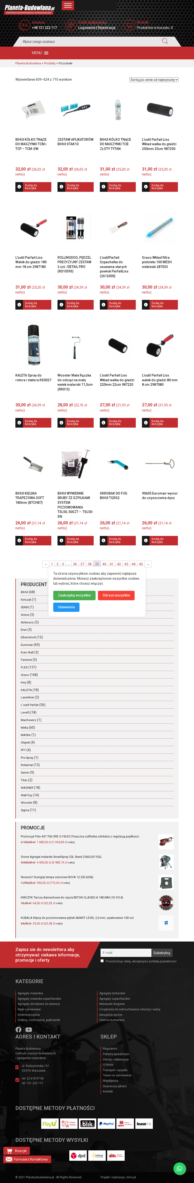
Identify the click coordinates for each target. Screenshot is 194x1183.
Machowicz (28, 720)
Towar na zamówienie (117, 1075)
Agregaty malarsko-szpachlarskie (39, 998)
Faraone (26, 660)
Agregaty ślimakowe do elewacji (39, 1004)
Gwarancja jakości (115, 1086)
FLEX (24, 667)
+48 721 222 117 (44, 28)
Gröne (25, 615)
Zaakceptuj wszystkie (74, 595)
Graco (25, 675)
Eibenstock (28, 637)
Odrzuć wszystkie (116, 595)
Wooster (26, 802)
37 (82, 564)
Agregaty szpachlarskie (114, 998)
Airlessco (27, 622)
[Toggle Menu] (68, 5)
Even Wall (27, 652)
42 (119, 564)
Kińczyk (26, 599)
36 (75, 564)
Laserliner (27, 697)
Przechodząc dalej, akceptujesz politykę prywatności (140, 961)
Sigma (25, 810)
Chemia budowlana (111, 1020)
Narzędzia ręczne (110, 1015)
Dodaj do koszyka (31, 187)
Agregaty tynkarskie (112, 993)
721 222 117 (35, 1083)
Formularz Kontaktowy (31, 1159)
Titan (24, 780)
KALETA (26, 690)
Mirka (24, 727)
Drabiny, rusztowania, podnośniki (39, 1020)
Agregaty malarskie (30, 993)
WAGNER (27, 787)
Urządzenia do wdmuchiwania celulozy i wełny (129, 1009)
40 (104, 564)
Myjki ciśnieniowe (29, 1009)
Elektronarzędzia (29, 1015)
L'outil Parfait (30, 705)
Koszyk (20, 1151)
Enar (24, 629)
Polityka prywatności (116, 1054)
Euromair (27, 645)
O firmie (108, 1064)
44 (134, 564)
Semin (25, 772)
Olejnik (25, 742)
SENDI (25, 607)
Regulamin (110, 1048)
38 (90, 564)
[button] (37, 53)
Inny (23, 682)
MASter (26, 735)
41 (112, 564)
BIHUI (24, 592)
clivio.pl (131, 1177)
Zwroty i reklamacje (116, 1059)
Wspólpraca (110, 1080)
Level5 (25, 712)
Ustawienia (66, 607)
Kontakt (108, 1091)
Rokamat (27, 765)
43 (126, 564)
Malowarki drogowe (112, 1004)
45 (141, 564)
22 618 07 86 (35, 1078)
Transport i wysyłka (115, 1070)
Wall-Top (26, 795)
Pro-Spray (27, 757)
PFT (23, 750)
